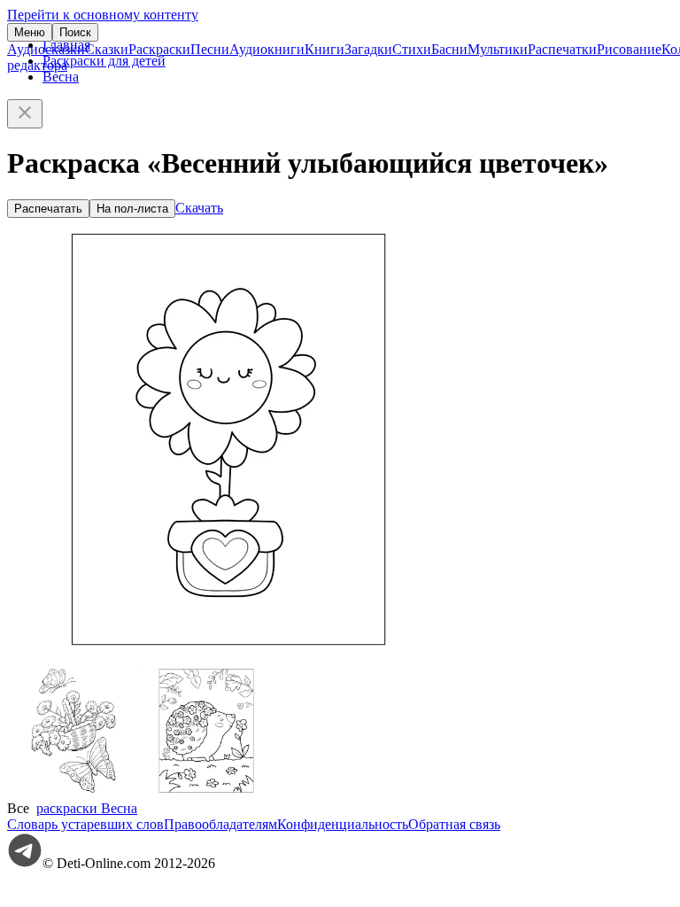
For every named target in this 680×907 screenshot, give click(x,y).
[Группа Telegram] (24, 863)
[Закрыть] (24, 113)
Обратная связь (454, 824)
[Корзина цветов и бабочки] (73, 792)
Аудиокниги (267, 49)
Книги (324, 49)
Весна (60, 76)
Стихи (411, 49)
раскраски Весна (86, 808)
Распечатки (562, 49)
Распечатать (48, 208)
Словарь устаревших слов (85, 824)
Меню (29, 32)
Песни (209, 49)
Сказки (106, 49)
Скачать (199, 207)
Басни (449, 49)
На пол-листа (132, 208)
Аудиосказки (46, 49)
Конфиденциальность (342, 824)
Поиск (75, 32)
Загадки (368, 49)
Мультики (498, 49)
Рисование (629, 49)
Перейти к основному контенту (102, 14)
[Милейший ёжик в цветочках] (206, 792)
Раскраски (159, 49)
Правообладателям (220, 824)
